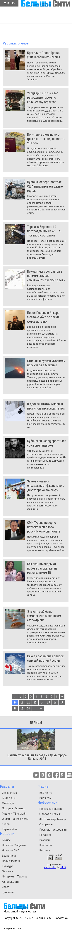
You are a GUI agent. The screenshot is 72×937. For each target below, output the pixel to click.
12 (28, 702)
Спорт (6, 887)
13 (35, 702)
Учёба (6, 824)
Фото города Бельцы (52, 819)
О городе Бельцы (50, 814)
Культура (7, 866)
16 (55, 702)
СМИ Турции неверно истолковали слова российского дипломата (43, 527)
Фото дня (8, 803)
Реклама (44, 850)
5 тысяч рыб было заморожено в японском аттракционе (44, 616)
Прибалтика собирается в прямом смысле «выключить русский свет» (46, 275)
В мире (6, 840)
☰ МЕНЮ (9, 3)
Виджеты (45, 798)
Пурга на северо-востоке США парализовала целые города (45, 186)
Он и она (7, 871)
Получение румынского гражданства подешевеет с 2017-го (46, 138)
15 (48, 702)
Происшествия (11, 861)
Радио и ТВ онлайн (14, 813)
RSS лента (45, 792)
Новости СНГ (10, 850)
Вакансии (45, 840)
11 (21, 702)
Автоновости (10, 881)
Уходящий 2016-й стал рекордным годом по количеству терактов (42, 97)
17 (61, 702)
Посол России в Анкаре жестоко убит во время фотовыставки (43, 317)
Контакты (45, 845)
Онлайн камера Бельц (15, 819)
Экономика (9, 855)
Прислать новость (50, 808)
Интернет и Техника (14, 876)
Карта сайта (10, 829)
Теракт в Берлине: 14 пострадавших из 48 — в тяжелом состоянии (44, 231)
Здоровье (8, 892)
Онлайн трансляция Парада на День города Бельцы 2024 (37, 757)
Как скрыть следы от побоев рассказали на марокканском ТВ (42, 568)
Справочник (9, 792)
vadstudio (50, 867)
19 (21, 708)
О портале (46, 824)
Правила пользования (53, 829)
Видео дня (9, 798)
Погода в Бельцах (13, 808)
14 (41, 702)
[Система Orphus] (54, 861)
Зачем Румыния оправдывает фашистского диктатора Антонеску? (45, 485)
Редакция (45, 835)
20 (28, 708)
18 (15, 708)
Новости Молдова (14, 845)
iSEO (63, 867)
